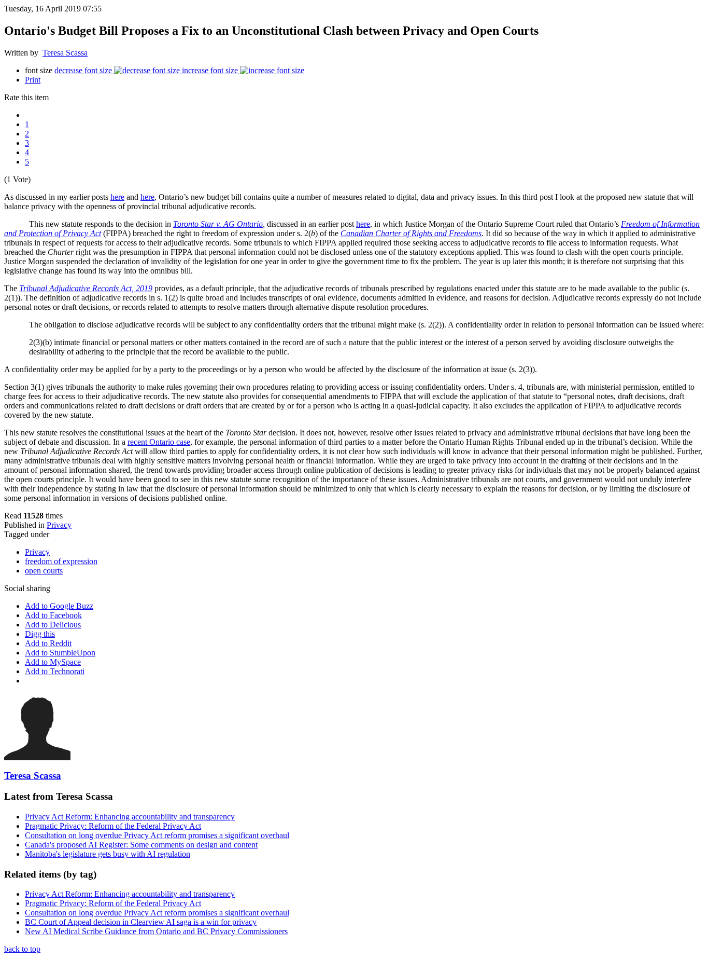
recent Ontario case (159, 441)
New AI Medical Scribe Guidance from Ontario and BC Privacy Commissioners (156, 931)
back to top (22, 949)
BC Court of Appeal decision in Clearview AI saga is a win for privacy (141, 922)
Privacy (59, 525)
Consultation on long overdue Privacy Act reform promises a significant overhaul (157, 835)
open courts (44, 570)
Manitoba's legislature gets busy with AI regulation (107, 854)
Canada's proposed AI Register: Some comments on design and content (141, 844)
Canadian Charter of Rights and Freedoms (411, 233)
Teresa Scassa (65, 52)
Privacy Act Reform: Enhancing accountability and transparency (130, 816)
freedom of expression (61, 561)
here (117, 197)
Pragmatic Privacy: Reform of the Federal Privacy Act (113, 826)
